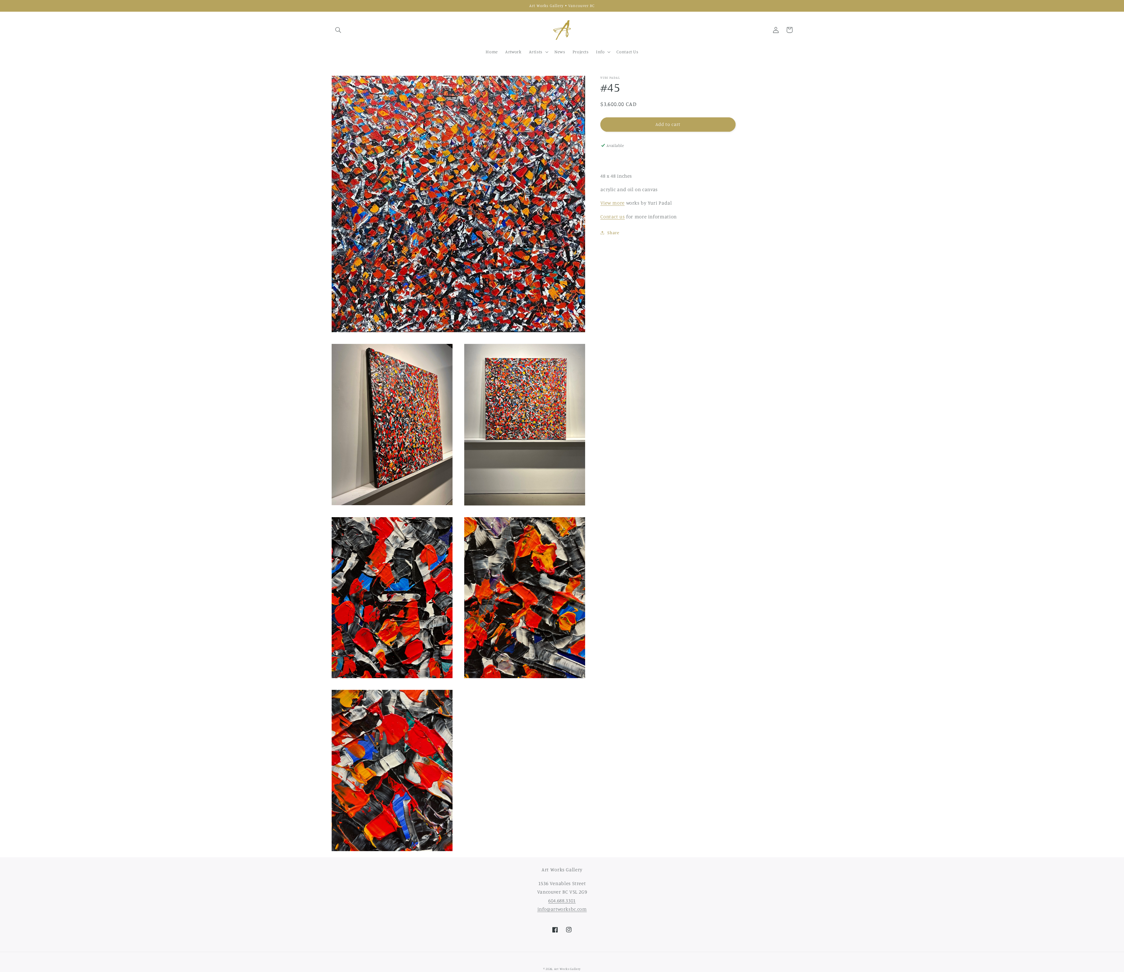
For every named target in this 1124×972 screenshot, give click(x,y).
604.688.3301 (562, 901)
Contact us (612, 217)
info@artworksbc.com (562, 909)
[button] (338, 30)
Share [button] (613, 232)
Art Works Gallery (567, 969)
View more (612, 203)
